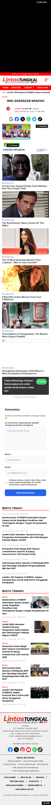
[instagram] (23, 751)
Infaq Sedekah (14, 761)
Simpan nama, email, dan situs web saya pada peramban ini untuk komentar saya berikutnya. (27, 482)
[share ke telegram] (34, 121)
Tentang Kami (16, 781)
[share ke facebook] (17, 121)
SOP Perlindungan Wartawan (25, 771)
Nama (8, 454)
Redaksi (40, 777)
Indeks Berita (35, 785)
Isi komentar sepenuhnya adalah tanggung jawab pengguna (22, 424)
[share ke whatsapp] (29, 121)
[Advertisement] (25, 33)
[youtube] (29, 751)
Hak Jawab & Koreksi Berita (25, 767)
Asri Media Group (24, 789)
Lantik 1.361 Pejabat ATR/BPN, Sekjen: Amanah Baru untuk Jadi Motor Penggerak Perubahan (15, 695)
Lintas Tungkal (22, 109)
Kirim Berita (42, 764)
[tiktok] (40, 751)
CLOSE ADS (42, 2)
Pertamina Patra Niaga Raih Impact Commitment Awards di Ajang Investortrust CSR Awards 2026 (15, 651)
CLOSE (46, 803)
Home (5, 88)
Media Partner (9, 764)
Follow (41, 381)
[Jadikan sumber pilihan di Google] (12, 121)
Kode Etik (34, 781)
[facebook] (10, 751)
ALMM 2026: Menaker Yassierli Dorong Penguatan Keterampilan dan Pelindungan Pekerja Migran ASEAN (15, 629)
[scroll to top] (47, 788)
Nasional (16, 88)
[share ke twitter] (23, 121)
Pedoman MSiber (14, 785)
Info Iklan (25, 777)
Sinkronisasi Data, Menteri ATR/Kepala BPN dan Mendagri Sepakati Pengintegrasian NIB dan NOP (15, 673)
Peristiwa (42, 88)
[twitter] (16, 751)
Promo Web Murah (26, 764)
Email (7, 467)
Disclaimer (10, 777)
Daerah (28, 88)
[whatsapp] (34, 751)
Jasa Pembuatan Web (33, 761)
